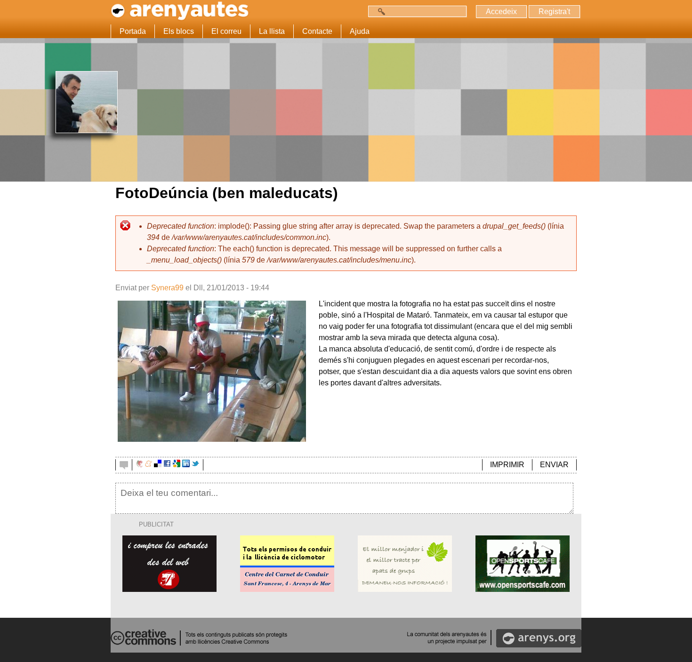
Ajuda (360, 31)
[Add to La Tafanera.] (139, 465)
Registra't (554, 12)
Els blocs (178, 31)
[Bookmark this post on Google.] (176, 465)
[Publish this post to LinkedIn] (186, 465)
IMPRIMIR (507, 465)
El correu (226, 31)
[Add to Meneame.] (148, 465)
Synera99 (167, 288)
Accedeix (501, 12)
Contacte (317, 31)
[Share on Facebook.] (167, 465)
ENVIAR (554, 465)
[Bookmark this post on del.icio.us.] (157, 465)
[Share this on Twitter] (195, 465)
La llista (272, 31)
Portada (133, 31)
